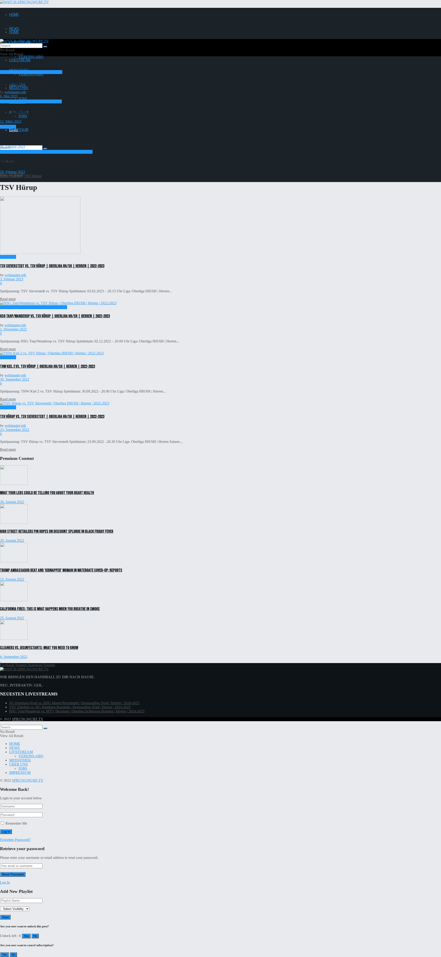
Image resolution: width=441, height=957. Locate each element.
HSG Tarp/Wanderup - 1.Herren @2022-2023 (33, 307)
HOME (14, 15)
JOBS (22, 98)
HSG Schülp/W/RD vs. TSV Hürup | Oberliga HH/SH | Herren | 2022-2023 (68, 162)
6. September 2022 (13, 657)
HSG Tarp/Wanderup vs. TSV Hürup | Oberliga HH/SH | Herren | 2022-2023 (55, 316)
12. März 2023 (10, 121)
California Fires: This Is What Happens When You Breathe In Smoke (50, 609)
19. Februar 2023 (12, 172)
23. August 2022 (12, 579)
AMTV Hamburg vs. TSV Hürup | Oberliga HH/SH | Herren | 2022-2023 (65, 111)
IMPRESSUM (18, 130)
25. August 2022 (12, 618)
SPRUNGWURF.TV (27, 719)
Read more (8, 299)
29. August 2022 (12, 540)
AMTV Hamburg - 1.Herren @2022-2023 (31, 101)
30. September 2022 (14, 379)
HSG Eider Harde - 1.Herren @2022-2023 (31, 72)
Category (16, 176)
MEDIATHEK (18, 88)
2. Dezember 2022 (13, 329)
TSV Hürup (33, 176)
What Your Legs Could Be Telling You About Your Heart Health (47, 493)
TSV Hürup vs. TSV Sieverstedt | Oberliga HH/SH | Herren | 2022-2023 (52, 416)
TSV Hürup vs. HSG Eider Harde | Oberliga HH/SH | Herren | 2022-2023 (66, 82)
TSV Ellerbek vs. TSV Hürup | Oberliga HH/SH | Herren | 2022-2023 (64, 137)
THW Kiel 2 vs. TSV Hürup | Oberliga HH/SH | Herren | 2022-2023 (47, 366)
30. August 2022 (12, 502)
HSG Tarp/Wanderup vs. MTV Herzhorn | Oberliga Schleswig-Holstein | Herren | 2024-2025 (76, 711)
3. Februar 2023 (11, 279)
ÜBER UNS (18, 764)
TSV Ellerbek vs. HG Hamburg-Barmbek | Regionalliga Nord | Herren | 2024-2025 (69, 707)
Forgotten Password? (15, 840)
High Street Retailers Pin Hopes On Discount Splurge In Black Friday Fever (56, 531)
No (35, 936)
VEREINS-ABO (30, 57)
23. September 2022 (14, 430)
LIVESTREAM (19, 60)
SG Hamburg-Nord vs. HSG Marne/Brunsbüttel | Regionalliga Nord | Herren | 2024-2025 (74, 703)
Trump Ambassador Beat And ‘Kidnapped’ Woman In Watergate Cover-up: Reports (61, 570)
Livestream (8, 127)
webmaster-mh (15, 92)
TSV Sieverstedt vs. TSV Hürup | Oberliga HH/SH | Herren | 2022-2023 (52, 266)
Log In (5, 882)
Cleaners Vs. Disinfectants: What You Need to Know (39, 647)
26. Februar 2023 (12, 146)
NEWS (14, 748)
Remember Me (16, 823)
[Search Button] (45, 148)
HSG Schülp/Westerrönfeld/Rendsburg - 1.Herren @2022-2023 (46, 152)
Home (4, 176)
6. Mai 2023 (9, 96)
